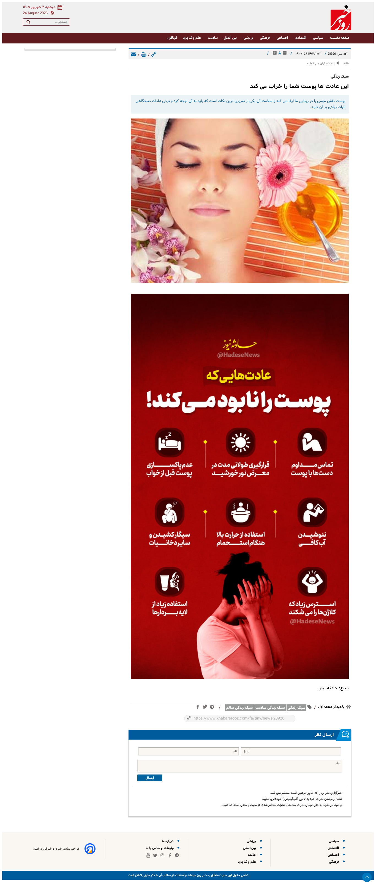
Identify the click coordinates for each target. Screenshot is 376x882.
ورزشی (249, 37)
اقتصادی (301, 37)
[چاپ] (143, 55)
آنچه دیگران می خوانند (320, 63)
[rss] (51, 13)
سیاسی (318, 37)
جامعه (253, 855)
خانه (346, 63)
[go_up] (367, 877)
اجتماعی (283, 37)
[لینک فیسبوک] (199, 708)
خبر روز (201, 875)
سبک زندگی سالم (239, 707)
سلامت (213, 37)
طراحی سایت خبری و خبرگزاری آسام (56, 848)
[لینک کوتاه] (154, 55)
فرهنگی (265, 37)
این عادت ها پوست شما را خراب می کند (299, 86)
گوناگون (172, 37)
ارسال (150, 778)
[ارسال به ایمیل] (133, 55)
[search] (28, 23)
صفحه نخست (339, 37)
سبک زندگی (296, 707)
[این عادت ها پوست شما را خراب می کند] (240, 200)
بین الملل (231, 37)
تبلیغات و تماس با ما (160, 848)
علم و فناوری (192, 37)
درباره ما (168, 841)
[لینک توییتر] (206, 708)
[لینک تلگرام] (213, 708)
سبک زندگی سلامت (270, 707)
